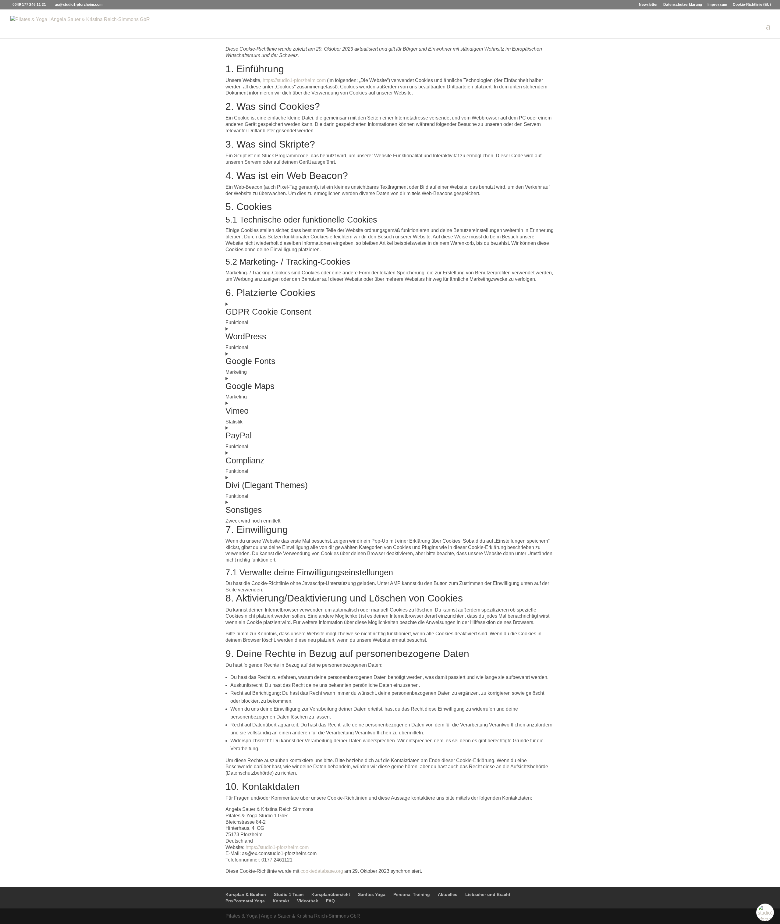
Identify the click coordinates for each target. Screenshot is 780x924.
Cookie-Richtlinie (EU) (752, 5)
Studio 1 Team (288, 894)
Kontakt (281, 900)
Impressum (717, 5)
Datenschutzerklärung (682, 5)
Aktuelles (447, 894)
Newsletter (648, 5)
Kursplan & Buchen (245, 894)
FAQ (330, 900)
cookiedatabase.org (321, 871)
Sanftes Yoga (371, 894)
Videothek (307, 900)
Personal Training (411, 894)
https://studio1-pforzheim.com (294, 80)
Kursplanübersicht (330, 894)
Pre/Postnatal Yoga (245, 900)
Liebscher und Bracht (487, 894)
